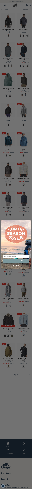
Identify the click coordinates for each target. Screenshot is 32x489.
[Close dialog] (29, 222)
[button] (3, 486)
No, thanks (16, 265)
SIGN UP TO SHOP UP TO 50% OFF (16, 261)
